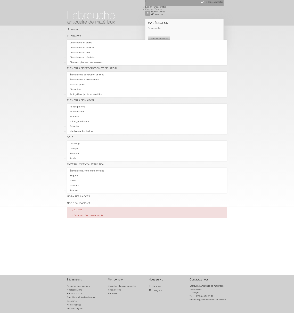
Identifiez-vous (158, 12)
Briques (74, 175)
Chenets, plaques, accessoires (86, 62)
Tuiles (73, 180)
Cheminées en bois (80, 52)
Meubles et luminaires (81, 131)
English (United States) (156, 7)
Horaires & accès (78, 196)
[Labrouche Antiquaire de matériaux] (91, 16)
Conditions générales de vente (81, 297)
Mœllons (74, 185)
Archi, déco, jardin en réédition (86, 94)
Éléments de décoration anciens (87, 74)
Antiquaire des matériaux (78, 286)
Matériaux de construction (85, 164)
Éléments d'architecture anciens (87, 170)
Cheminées (74, 36)
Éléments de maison (80, 100)
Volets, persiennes (79, 121)
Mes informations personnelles (122, 286)
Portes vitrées (77, 111)
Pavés (73, 158)
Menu (74, 29)
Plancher (74, 153)
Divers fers (75, 89)
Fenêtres (74, 116)
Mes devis (112, 293)
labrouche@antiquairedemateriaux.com (208, 299)
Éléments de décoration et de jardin (92, 68)
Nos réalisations (78, 203)
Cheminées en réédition (82, 57)
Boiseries (74, 126)
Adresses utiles (74, 305)
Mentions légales (75, 308)
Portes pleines (77, 106)
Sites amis (72, 301)
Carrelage (75, 143)
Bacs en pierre (77, 84)
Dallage (74, 148)
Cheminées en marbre (82, 47)
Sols (70, 137)
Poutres (74, 190)
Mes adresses (114, 290)
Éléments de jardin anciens (84, 79)
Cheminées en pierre (81, 42)
